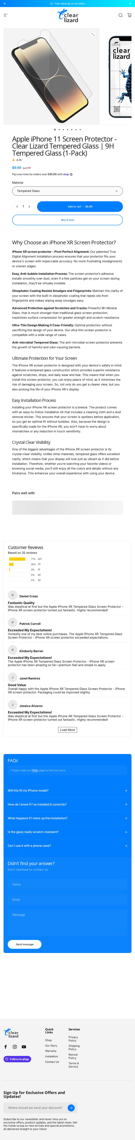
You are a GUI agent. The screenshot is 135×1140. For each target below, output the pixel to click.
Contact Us (52, 1062)
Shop (48, 1040)
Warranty (50, 1051)
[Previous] (5, 3)
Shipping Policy (74, 1047)
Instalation (51, 1056)
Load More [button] (67, 730)
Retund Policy (73, 1056)
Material (17, 182)
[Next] (130, 3)
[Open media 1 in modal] (93, 34)
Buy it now (67, 219)
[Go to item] (55, 130)
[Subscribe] (71, 1107)
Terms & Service (74, 1065)
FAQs (35, 770)
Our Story (51, 1045)
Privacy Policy (73, 1039)
